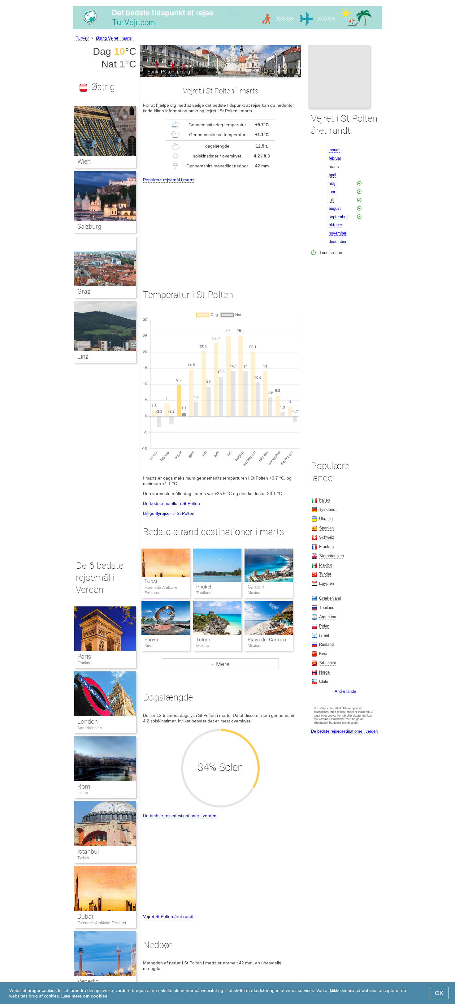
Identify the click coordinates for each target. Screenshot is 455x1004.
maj (332, 183)
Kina (323, 653)
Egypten (326, 583)
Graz (83, 291)
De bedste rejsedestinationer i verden (179, 815)
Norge (324, 672)
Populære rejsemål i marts (168, 179)
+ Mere (220, 664)
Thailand (326, 607)
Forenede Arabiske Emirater (101, 922)
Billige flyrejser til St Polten (168, 513)
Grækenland (330, 598)
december (337, 241)
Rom (83, 786)
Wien (84, 161)
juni (332, 191)
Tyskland (327, 509)
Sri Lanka (327, 663)
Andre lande (345, 691)
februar (335, 158)
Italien (82, 793)
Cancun (256, 587)
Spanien (326, 528)
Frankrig (84, 663)
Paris (84, 656)
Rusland (326, 644)
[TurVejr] (227, 29)
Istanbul (88, 851)
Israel (324, 635)
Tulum (203, 640)
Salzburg (89, 226)
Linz (83, 356)
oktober (335, 224)
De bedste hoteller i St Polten (171, 503)
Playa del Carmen (267, 640)
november (337, 233)
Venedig (88, 981)
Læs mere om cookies (84, 995)
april (332, 175)
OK (439, 993)
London (87, 721)
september (338, 216)
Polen (324, 626)
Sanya (151, 640)
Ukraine (326, 518)
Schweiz (326, 537)
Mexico (325, 565)
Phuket (203, 587)
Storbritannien (89, 728)
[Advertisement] (220, 230)
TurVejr (82, 38)
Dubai (151, 581)
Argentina (327, 616)
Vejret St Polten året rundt (168, 916)
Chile (323, 681)
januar (334, 150)
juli (331, 200)
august (335, 208)
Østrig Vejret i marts (114, 38)
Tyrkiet (83, 857)
